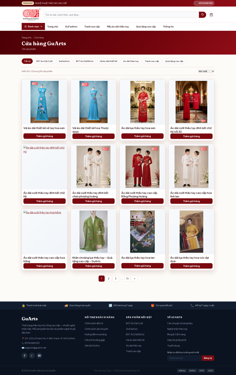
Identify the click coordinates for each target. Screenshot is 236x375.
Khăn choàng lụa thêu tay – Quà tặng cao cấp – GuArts (92, 259)
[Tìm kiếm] (202, 15)
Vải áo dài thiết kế (108, 61)
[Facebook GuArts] (24, 355)
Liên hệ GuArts (92, 345)
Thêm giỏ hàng (44, 136)
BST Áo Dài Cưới (44, 61)
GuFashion (71, 26)
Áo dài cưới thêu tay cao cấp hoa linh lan (191, 194)
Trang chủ (52, 26)
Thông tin (168, 26)
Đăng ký (208, 358)
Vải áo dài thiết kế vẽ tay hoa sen (44, 128)
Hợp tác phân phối (176, 339)
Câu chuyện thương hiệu (180, 323)
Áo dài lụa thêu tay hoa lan (138, 257)
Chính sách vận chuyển (96, 328)
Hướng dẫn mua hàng (96, 334)
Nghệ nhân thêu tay (177, 328)
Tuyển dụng (173, 345)
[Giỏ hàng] (211, 15)
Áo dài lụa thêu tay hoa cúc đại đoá (189, 259)
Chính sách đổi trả (94, 323)
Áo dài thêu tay (131, 61)
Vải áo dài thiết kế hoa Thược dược (90, 129)
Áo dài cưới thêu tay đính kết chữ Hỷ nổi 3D (191, 129)
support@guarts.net (35, 347)
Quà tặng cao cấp (146, 26)
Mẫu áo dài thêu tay (118, 26)
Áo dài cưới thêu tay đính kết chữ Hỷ (44, 194)
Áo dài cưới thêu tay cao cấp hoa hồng (44, 259)
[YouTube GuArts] (39, 355)
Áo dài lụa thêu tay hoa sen (138, 128)
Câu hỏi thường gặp (95, 339)
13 (127, 278)
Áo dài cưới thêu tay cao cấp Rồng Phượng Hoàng (139, 194)
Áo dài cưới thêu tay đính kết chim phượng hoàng (90, 194)
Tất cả (27, 61)
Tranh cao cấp (92, 26)
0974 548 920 (32, 342)
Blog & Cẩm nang (176, 334)
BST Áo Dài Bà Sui (84, 61)
